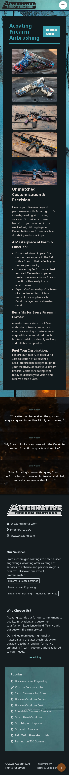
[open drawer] (63, 5)
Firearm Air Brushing (20, 593)
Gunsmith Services (46, 593)
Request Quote (51, 32)
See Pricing (34, 657)
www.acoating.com (23, 535)
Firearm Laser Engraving (22, 587)
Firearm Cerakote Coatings (23, 580)
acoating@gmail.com (24, 523)
